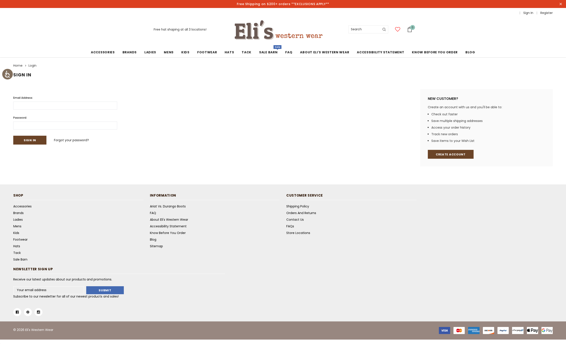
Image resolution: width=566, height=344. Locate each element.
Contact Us (295, 219)
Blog (153, 239)
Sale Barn (268, 52)
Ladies (150, 52)
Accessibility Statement (168, 226)
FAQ (153, 213)
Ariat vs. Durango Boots (168, 206)
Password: (20, 118)
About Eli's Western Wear (169, 219)
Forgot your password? (71, 140)
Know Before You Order (168, 233)
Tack (246, 52)
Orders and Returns (301, 213)
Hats (229, 52)
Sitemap (156, 246)
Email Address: (23, 98)
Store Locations (298, 233)
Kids (185, 52)
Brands (129, 52)
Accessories (103, 52)
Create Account (451, 154)
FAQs (290, 226)
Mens (169, 52)
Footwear (207, 52)
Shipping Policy (297, 206)
